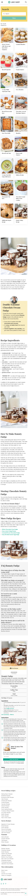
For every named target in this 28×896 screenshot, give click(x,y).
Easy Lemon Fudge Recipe (9, 531)
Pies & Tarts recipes (6, 817)
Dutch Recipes (5, 827)
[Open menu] (2, 2)
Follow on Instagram (6, 875)
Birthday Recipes (5, 848)
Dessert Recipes (5, 805)
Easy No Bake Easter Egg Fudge (10, 534)
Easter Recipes (5, 852)
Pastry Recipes (5, 816)
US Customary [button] (5, 714)
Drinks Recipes (5, 807)
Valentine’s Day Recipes (7, 863)
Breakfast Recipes (5, 795)
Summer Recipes (5, 838)
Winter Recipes (5, 842)
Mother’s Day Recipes (6, 857)
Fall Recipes (4, 840)
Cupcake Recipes (5, 804)
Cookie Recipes (5, 802)
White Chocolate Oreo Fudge (10, 529)
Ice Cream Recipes (6, 812)
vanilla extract (10, 708)
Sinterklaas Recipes (6, 860)
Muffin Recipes (5, 814)
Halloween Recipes (6, 855)
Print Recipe (14, 668)
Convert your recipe (6, 873)
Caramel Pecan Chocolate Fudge (11, 533)
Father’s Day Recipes (6, 853)
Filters (14, 18)
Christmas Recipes (5, 850)
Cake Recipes (4, 799)
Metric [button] (12, 714)
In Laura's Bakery (14, 2)
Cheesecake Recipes (6, 800)
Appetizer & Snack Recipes (8, 824)
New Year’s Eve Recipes (7, 858)
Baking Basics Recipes (7, 794)
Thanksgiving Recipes (6, 862)
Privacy (3, 872)
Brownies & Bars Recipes (7, 797)
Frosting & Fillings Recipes (7, 811)
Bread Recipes (4, 826)
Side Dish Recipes (5, 832)
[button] (11, 672)
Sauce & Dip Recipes (6, 831)
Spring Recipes (5, 837)
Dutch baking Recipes (6, 809)
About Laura (4, 870)
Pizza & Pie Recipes (6, 829)
